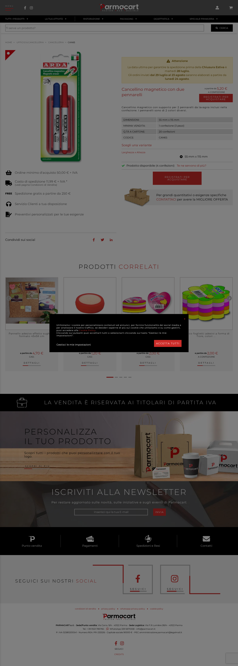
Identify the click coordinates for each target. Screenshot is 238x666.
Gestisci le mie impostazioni (73, 344)
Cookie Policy (87, 330)
